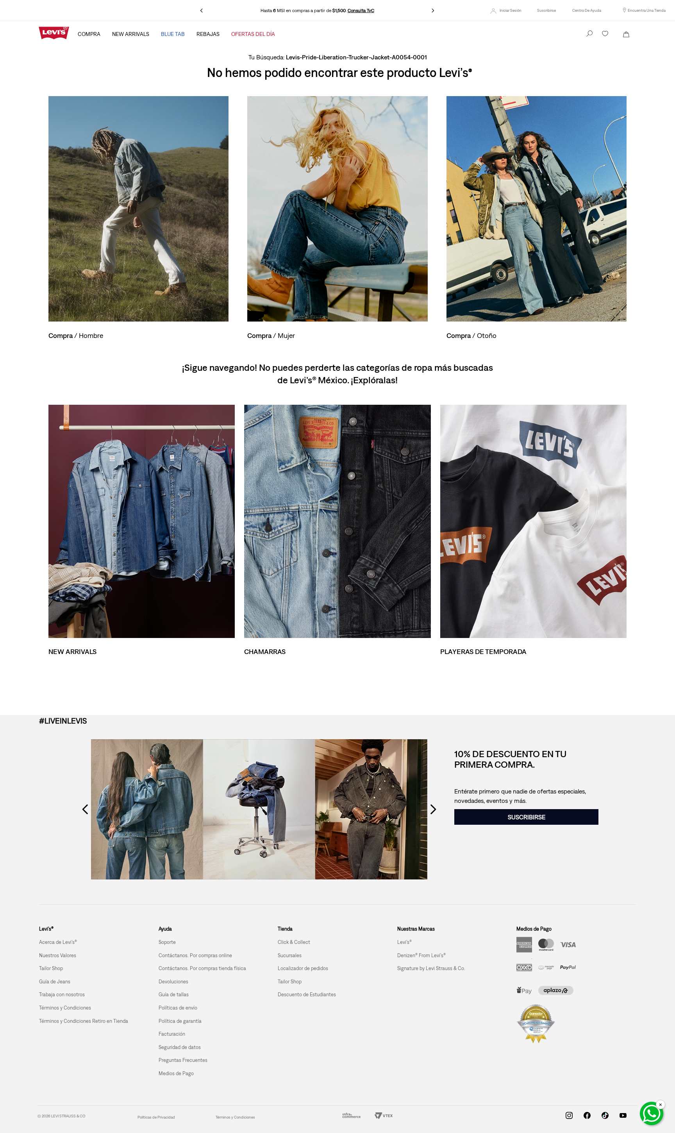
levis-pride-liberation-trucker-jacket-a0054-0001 (356, 57)
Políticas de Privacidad (156, 1117)
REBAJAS (208, 34)
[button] (546, 10)
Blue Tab (173, 34)
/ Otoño (471, 335)
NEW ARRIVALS (130, 34)
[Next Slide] (433, 10)
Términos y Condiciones (235, 1117)
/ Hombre (75, 335)
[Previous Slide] (201, 10)
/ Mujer (271, 335)
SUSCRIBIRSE (526, 816)
